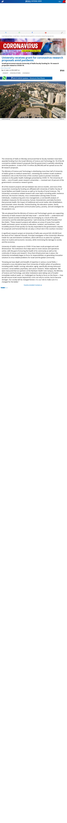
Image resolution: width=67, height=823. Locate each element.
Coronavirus (26, 73)
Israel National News (7, 36)
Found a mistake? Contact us (33, 285)
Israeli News (16, 36)
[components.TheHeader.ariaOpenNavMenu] (10, 1)
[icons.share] (64, 1)
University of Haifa (15, 73)
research (5, 73)
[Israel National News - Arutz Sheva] (33, 1)
